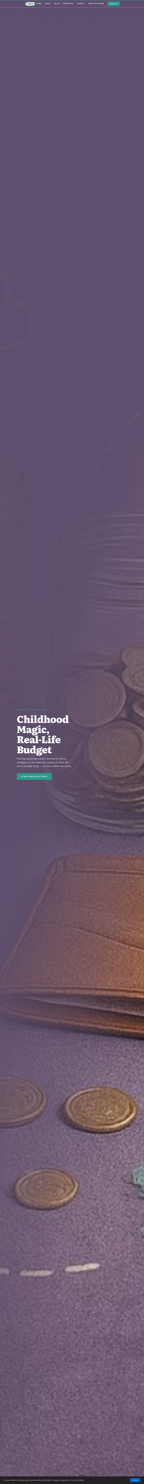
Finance (81, 3)
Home (38, 3)
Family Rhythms (96, 3)
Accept (135, 1480)
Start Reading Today (34, 776)
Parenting (68, 3)
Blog (56, 3)
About (48, 3)
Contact (114, 4)
